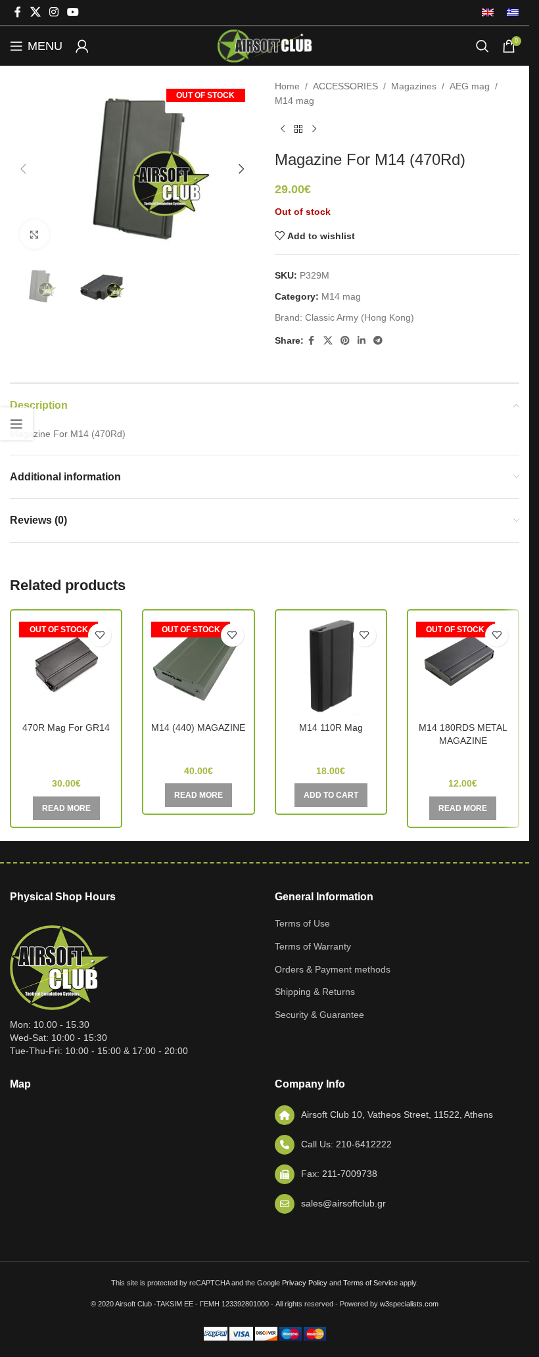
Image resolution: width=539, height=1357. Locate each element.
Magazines (413, 86)
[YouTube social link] (73, 12)
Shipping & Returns (315, 991)
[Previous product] (283, 129)
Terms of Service (370, 1283)
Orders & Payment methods (332, 969)
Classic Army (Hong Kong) (359, 317)
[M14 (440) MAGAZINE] (198, 666)
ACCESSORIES (345, 86)
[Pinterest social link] (345, 341)
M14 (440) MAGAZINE (198, 727)
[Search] (482, 46)
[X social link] (35, 12)
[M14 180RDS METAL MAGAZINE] (463, 666)
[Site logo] (264, 45)
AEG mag (470, 86)
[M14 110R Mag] (331, 666)
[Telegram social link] (378, 341)
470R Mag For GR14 (66, 727)
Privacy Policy (304, 1283)
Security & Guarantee (319, 1014)
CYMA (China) (462, 759)
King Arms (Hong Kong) (331, 746)
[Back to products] (298, 129)
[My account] (82, 46)
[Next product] (314, 129)
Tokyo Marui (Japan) (198, 746)
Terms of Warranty (313, 946)
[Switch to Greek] (509, 12)
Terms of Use (302, 923)
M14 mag (294, 100)
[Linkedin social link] (361, 341)
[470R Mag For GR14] (66, 666)
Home (287, 86)
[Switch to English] (487, 12)
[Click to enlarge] (34, 234)
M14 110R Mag (331, 727)
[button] (23, 169)
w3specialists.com (409, 1304)
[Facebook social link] (18, 12)
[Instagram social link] (53, 12)
